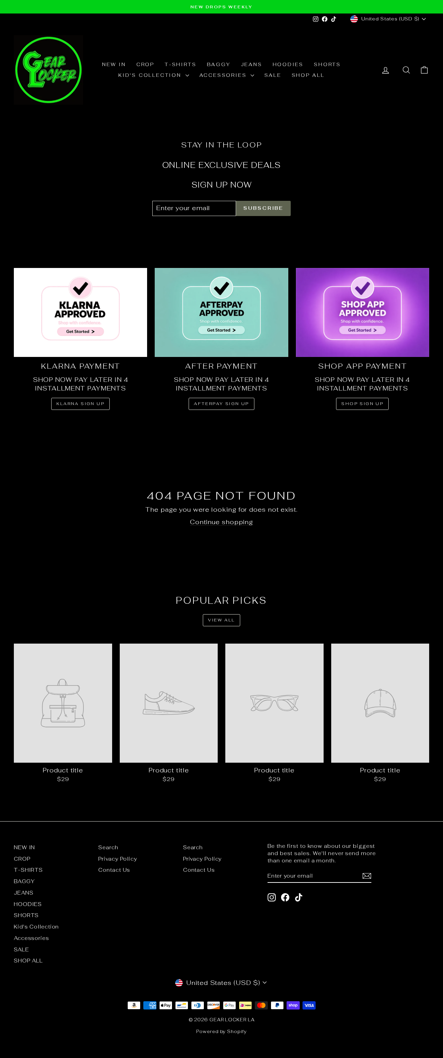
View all (221, 620)
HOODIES (288, 64)
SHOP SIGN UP (362, 403)
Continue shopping (221, 522)
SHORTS (327, 64)
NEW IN (114, 64)
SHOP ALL (308, 75)
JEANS (251, 64)
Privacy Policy (117, 858)
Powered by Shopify (221, 1031)
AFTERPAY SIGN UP (221, 403)
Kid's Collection (151, 75)
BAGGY (218, 64)
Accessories (224, 75)
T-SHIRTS (180, 64)
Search (108, 847)
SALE (272, 75)
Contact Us (114, 870)
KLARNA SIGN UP (80, 403)
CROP (145, 64)
